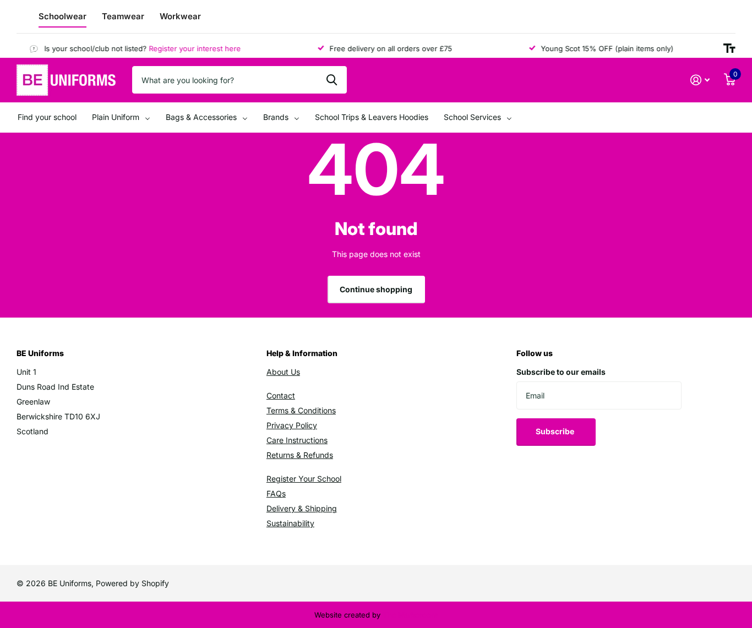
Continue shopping (376, 289)
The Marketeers (410, 614)
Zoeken (332, 80)
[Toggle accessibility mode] (729, 48)
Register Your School (303, 478)
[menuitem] (47, 117)
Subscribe (556, 431)
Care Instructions (297, 440)
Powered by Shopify (132, 583)
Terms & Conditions (301, 410)
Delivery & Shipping (301, 508)
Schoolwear (62, 16)
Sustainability (290, 523)
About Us (283, 371)
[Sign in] (700, 80)
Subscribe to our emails (561, 371)
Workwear (180, 16)
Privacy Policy (291, 425)
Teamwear (123, 16)
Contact (280, 395)
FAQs (276, 493)
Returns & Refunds (299, 455)
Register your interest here (190, 48)
